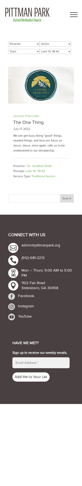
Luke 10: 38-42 (35, 171)
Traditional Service (43, 176)
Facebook (26, 296)
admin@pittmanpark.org (40, 245)
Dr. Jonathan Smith (39, 166)
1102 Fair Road (33, 283)
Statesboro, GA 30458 (39, 288)
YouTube (25, 316)
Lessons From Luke (26, 116)
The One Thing (28, 122)
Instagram (26, 306)
